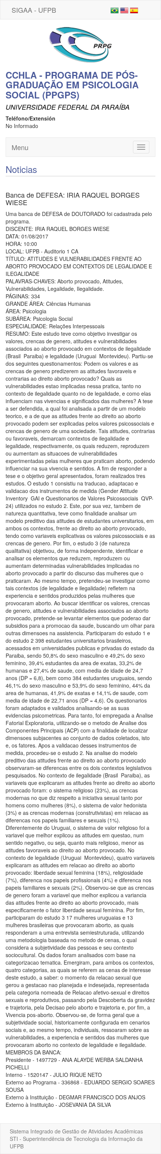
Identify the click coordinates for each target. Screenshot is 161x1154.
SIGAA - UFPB (34, 10)
